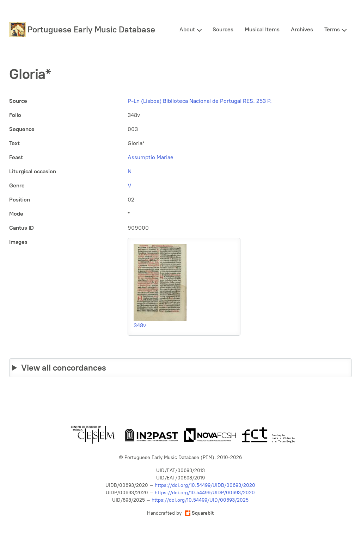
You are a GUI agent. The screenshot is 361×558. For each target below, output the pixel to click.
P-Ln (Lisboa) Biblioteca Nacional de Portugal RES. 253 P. (200, 101)
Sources (223, 29)
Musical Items (262, 29)
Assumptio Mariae (150, 157)
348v (140, 325)
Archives (302, 29)
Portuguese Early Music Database (91, 29)
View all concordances (63, 367)
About (187, 29)
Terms (332, 29)
